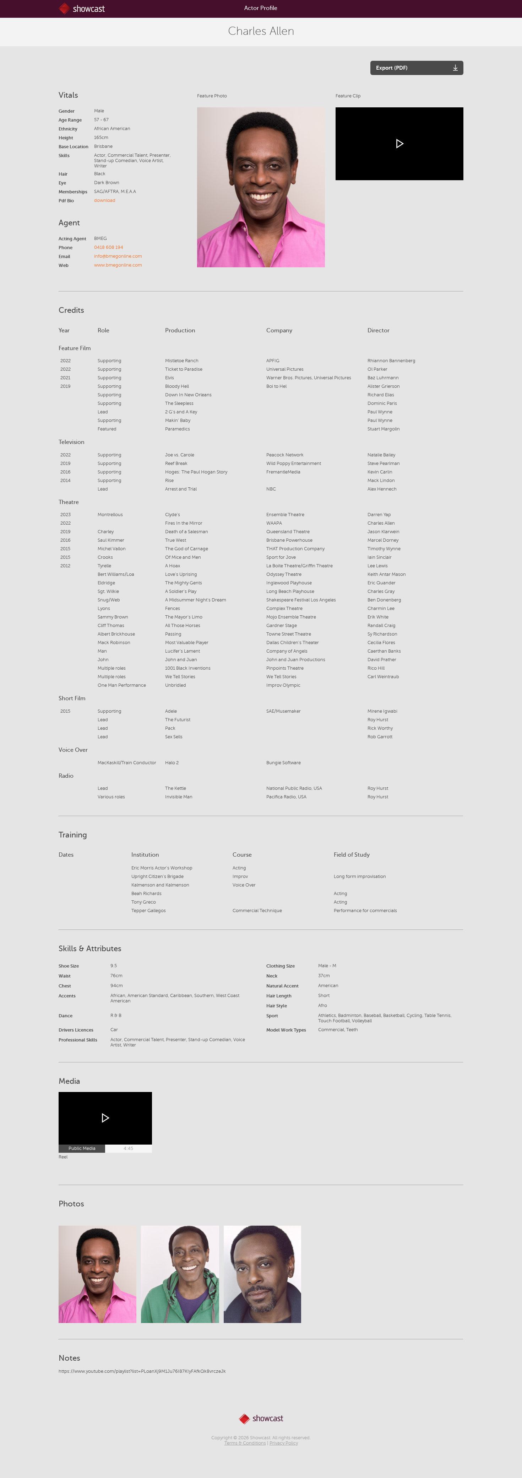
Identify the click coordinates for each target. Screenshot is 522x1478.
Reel (63, 1157)
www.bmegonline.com (118, 265)
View (98, 1274)
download (104, 200)
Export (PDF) (392, 68)
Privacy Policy (284, 1443)
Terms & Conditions (245, 1443)
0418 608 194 (108, 247)
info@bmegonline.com (118, 256)
